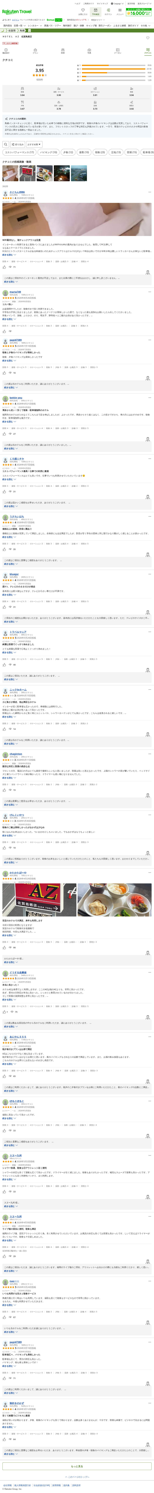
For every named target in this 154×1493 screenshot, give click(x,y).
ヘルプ (77, 4)
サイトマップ (102, 4)
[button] (10, 173)
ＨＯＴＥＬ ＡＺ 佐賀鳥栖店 (17, 36)
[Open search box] (5, 144)
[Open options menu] (150, 192)
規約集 (66, 1485)
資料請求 (76, 1485)
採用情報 (56, 1485)
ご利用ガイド (88, 4)
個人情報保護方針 (22, 1485)
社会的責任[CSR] (42, 1485)
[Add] (148, 38)
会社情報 (7, 1485)
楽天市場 (131, 4)
